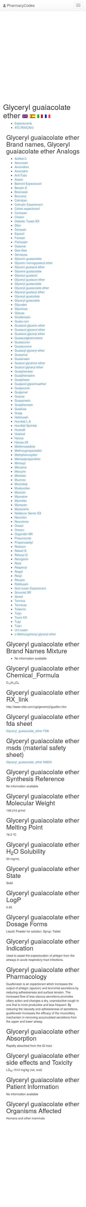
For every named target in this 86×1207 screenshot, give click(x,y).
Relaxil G (21, 551)
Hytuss (19, 438)
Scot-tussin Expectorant (30, 588)
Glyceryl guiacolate (27, 300)
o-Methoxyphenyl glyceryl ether (35, 634)
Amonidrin (21, 171)
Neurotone (22, 521)
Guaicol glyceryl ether (29, 367)
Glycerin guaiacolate (28, 259)
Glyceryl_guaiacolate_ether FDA (27, 731)
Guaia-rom (22, 321)
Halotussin (21, 417)
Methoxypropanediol (28, 450)
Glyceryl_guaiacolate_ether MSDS (29, 762)
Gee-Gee (21, 250)
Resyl (18, 576)
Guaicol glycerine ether (30, 363)
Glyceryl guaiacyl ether (30, 292)
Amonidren (22, 167)
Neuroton (21, 517)
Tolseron (20, 609)
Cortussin (21, 213)
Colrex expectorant (27, 208)
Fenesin (20, 238)
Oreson (19, 530)
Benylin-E (21, 188)
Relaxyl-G (21, 555)
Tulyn (18, 626)
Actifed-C (21, 158)
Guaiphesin (22, 380)
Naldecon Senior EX (28, 513)
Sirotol (19, 596)
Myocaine (21, 496)
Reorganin (21, 559)
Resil (18, 563)
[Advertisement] (43, 55)
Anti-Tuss (21, 175)
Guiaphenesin (24, 405)
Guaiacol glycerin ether (30, 325)
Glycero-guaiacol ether (30, 267)
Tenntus (20, 601)
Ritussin (20, 580)
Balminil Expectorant (28, 183)
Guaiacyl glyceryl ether (30, 350)
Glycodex (21, 304)
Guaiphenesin (24, 371)
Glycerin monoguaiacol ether (34, 263)
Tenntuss (21, 605)
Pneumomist (23, 538)
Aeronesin (21, 163)
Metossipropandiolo (27, 459)
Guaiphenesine (25, 375)
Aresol (19, 179)
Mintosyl (20, 463)
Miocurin (20, 471)
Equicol (19, 234)
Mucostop (21, 484)
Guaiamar (21, 354)
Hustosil (20, 434)
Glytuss (19, 313)
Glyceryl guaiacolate (28, 284)
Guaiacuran (22, 342)
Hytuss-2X (21, 442)
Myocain (20, 492)
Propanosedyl (24, 542)
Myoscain (21, 505)
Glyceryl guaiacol (26, 275)
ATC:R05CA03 (24, 127)
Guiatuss (20, 409)
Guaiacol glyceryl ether (30, 334)
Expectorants (23, 123)
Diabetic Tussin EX (27, 221)
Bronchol (20, 196)
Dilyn (18, 225)
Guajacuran (22, 388)
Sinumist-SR (23, 592)
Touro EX (21, 617)
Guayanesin (22, 400)
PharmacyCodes (20, 5)
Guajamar (21, 392)
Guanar (20, 396)
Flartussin (21, 242)
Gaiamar (20, 246)
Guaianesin (22, 359)
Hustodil (20, 430)
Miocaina (21, 467)
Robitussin (21, 584)
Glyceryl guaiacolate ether (32, 288)
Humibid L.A (23, 421)
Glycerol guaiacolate (28, 271)
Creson (19, 217)
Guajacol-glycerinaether (30, 384)
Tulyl (18, 621)
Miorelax (20, 475)
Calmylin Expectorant (29, 204)
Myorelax (21, 500)
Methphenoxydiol (26, 455)
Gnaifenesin (22, 317)
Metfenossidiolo (25, 446)
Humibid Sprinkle (26, 425)
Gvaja (18, 413)
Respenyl (21, 567)
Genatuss (21, 254)
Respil (19, 571)
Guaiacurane (23, 346)
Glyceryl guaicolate (27, 296)
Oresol (19, 526)
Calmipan (21, 200)
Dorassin (20, 229)
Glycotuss (21, 309)
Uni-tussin (21, 630)
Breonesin (21, 192)
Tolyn (18, 613)
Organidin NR (24, 534)
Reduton (20, 546)
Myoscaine (22, 509)
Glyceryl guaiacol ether (30, 279)
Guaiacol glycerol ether (30, 329)
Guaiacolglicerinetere (29, 338)
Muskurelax (22, 488)
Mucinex (20, 480)
